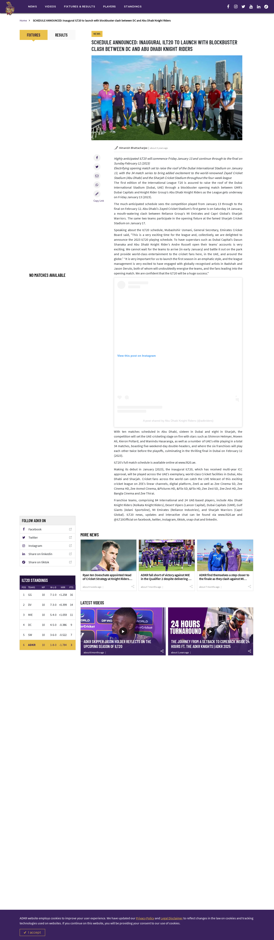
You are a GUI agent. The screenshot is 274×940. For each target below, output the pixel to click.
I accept (34, 932)
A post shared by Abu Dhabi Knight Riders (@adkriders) (178, 420)
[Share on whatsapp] (96, 184)
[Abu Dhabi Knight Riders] (10, 8)
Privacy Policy (145, 918)
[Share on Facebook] (96, 157)
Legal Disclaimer (172, 918)
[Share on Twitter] (96, 166)
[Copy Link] (96, 193)
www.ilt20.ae (186, 462)
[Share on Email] (96, 175)
